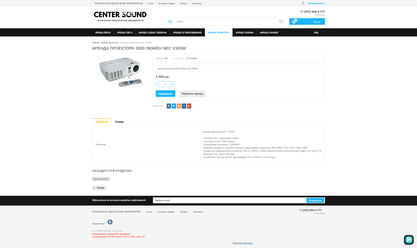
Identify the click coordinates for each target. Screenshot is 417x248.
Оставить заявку (166, 3)
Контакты (197, 3)
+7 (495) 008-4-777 (312, 12)
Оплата (183, 3)
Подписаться (315, 200)
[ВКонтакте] (169, 106)
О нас (150, 3)
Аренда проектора (100, 179)
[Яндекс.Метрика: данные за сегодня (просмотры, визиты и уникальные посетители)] (243, 243)
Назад (100, 187)
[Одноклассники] (179, 106)
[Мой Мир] (184, 106)
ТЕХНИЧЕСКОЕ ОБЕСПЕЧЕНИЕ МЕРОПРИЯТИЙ (118, 3)
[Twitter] (174, 106)
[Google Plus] (189, 106)
